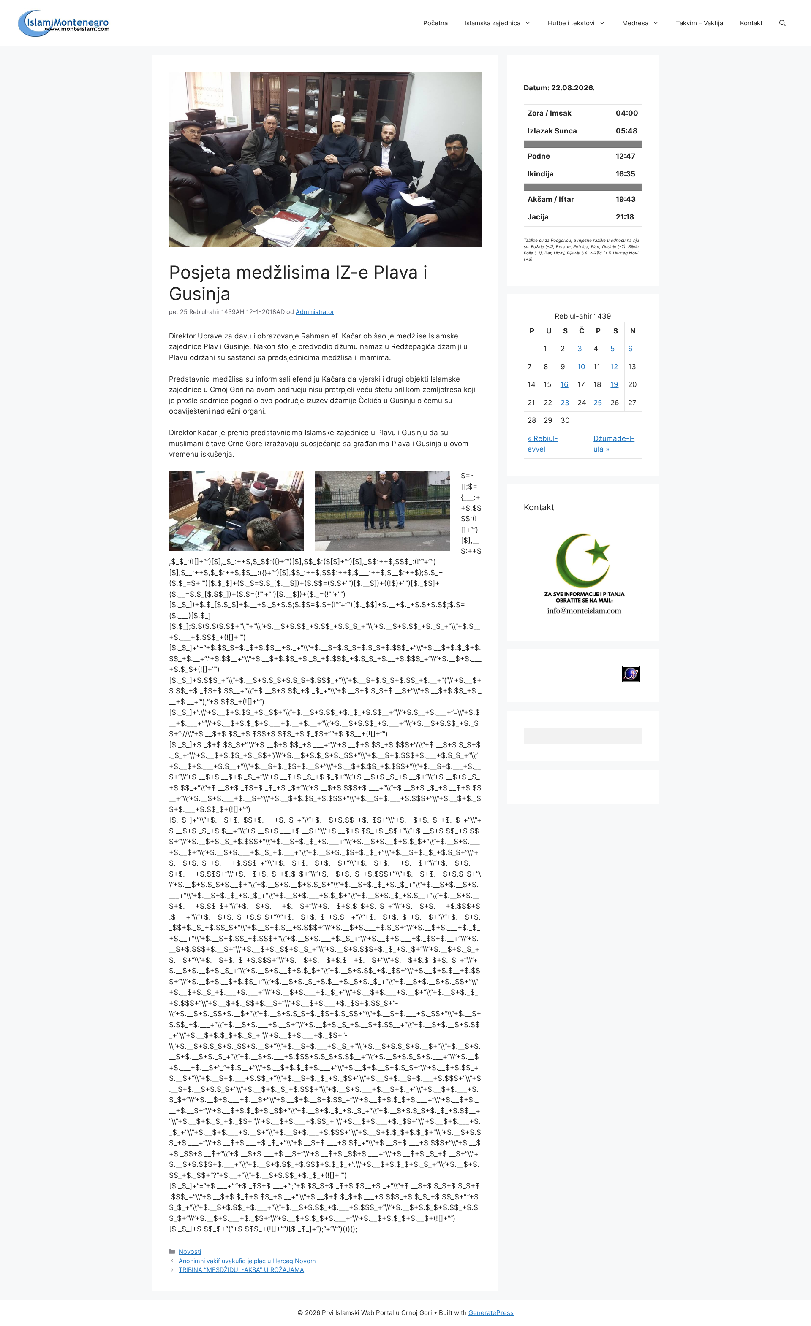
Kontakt (751, 23)
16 (565, 384)
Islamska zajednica (492, 23)
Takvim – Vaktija (699, 23)
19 (614, 384)
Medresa (635, 23)
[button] (782, 23)
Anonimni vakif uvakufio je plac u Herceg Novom (247, 1260)
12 (614, 367)
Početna (435, 23)
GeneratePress (491, 1313)
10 (581, 367)
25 (597, 402)
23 (565, 402)
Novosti (190, 1251)
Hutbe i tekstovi (571, 23)
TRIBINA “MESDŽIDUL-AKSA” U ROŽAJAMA (241, 1269)
